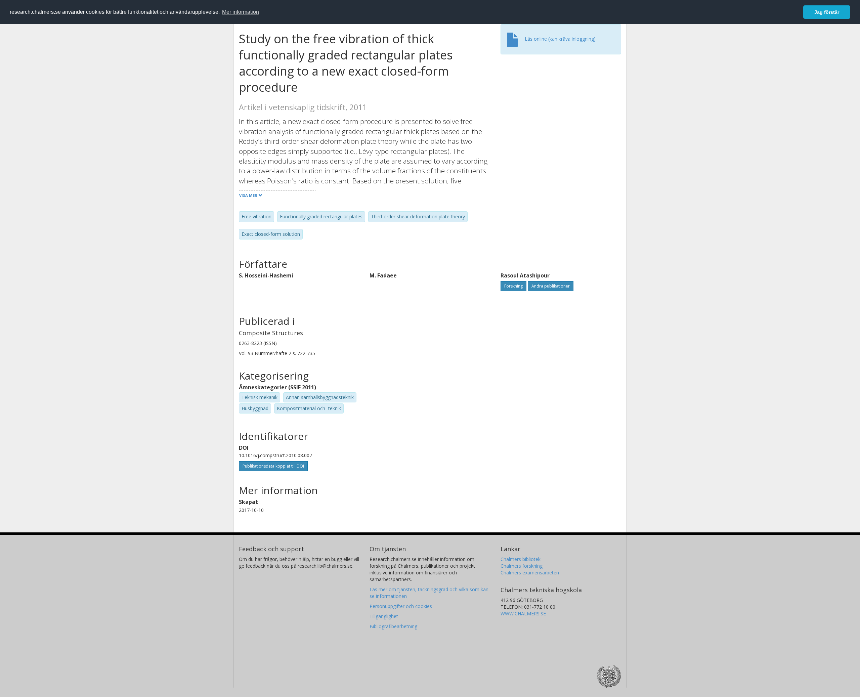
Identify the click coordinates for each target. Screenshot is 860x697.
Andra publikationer (550, 286)
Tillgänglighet (384, 616)
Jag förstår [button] (826, 12)
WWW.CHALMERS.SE (523, 613)
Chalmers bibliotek (521, 559)
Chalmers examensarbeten (530, 572)
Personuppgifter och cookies (401, 606)
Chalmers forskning (522, 566)
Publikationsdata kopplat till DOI (273, 466)
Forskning (513, 286)
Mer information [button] (240, 12)
